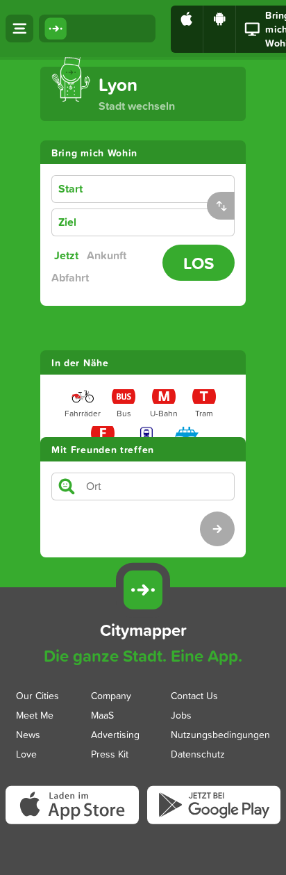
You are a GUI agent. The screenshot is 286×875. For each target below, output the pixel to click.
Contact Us (194, 695)
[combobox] (165, 189)
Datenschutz (198, 753)
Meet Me (34, 714)
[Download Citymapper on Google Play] (213, 822)
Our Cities (37, 695)
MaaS (102, 714)
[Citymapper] (143, 590)
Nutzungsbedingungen (220, 734)
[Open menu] (19, 28)
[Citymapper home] (97, 28)
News (28, 734)
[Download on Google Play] (219, 29)
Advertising (115, 734)
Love (26, 753)
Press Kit (109, 753)
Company (111, 695)
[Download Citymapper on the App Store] (76, 824)
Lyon (118, 84)
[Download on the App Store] (187, 29)
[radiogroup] (104, 267)
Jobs (181, 714)
